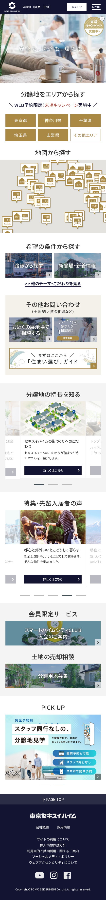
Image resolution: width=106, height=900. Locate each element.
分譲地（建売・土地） (37, 7)
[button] (21, 217)
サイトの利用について (53, 839)
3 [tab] (67, 484)
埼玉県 (20, 135)
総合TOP (77, 7)
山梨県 (53, 135)
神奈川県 (53, 120)
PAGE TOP (55, 799)
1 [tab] (39, 484)
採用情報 (63, 827)
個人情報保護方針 (53, 845)
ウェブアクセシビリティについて (53, 862)
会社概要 (42, 827)
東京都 (20, 120)
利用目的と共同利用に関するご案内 (53, 851)
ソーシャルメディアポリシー (53, 856)
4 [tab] (67, 595)
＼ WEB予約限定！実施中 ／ (53, 105)
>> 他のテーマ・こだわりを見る (53, 283)
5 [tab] (81, 595)
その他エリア (85, 135)
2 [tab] (53, 484)
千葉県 (85, 120)
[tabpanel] (53, 439)
